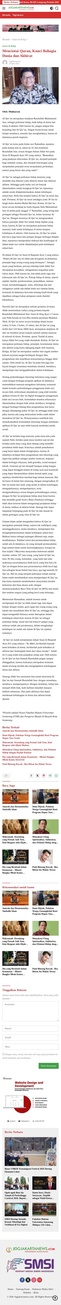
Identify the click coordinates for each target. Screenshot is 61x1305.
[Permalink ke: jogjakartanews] (4, 62)
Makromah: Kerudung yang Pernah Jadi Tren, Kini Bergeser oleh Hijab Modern (27, 743)
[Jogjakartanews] (20, 8)
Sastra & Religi (9, 46)
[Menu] (4, 8)
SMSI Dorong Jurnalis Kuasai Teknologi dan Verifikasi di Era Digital (16, 1222)
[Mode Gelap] (51, 8)
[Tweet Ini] (37, 775)
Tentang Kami (23, 1289)
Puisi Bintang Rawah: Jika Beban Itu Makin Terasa (26, 764)
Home (10, 1289)
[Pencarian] (57, 8)
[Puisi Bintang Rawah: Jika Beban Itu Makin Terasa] (45, 857)
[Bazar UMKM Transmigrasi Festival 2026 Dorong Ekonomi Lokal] (30, 1151)
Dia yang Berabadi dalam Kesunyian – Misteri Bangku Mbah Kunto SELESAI (28, 758)
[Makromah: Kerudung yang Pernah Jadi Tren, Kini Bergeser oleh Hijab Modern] (15, 826)
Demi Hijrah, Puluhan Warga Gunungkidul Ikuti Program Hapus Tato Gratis (30, 736)
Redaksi (27, 1292)
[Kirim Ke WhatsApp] (56, 775)
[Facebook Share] (31, 775)
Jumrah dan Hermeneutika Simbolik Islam (22, 731)
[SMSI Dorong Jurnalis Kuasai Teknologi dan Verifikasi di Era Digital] (17, 1209)
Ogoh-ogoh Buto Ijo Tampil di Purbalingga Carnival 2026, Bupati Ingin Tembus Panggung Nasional (16, 1195)
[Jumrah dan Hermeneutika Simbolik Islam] (15, 796)
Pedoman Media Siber (42, 1289)
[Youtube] (39, 1280)
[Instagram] (33, 1280)
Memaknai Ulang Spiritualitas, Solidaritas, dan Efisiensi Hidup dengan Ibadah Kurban (29, 751)
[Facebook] (22, 1280)
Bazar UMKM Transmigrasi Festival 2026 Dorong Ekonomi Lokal (28, 1170)
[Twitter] (27, 1280)
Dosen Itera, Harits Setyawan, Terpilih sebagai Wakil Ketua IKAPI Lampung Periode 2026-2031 (44, 1195)
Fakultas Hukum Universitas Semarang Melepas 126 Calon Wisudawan (42, 1222)
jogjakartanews (15, 61)
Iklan (35, 1292)
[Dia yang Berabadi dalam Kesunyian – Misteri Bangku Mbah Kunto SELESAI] (15, 857)
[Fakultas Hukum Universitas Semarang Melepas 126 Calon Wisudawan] (44, 1209)
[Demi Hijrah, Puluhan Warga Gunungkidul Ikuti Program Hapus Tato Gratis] (45, 796)
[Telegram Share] (50, 775)
